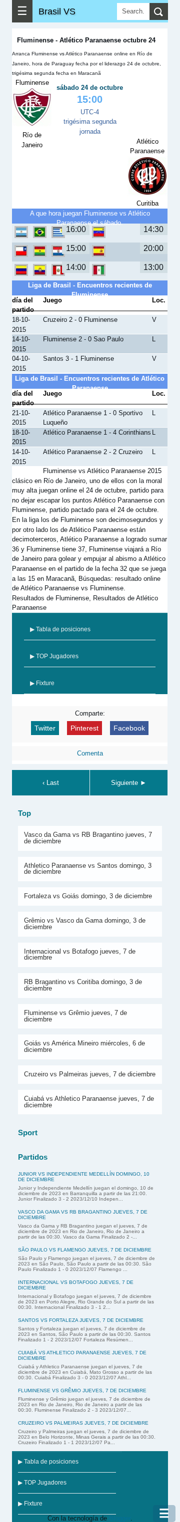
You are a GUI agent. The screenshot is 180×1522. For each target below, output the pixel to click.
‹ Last (50, 782)
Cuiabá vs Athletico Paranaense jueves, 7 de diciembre (89, 1102)
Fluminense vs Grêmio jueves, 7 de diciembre (75, 1016)
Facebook (129, 728)
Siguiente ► (128, 782)
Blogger (119, 1518)
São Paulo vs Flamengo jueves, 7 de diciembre (85, 1250)
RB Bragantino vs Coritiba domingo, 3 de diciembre (83, 985)
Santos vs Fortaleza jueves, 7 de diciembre (81, 1320)
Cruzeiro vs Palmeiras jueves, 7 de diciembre (90, 1074)
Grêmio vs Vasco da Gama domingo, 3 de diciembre (85, 924)
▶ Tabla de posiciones (60, 629)
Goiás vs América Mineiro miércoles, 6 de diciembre (84, 1046)
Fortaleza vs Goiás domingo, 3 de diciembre (88, 896)
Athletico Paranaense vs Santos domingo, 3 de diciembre (88, 869)
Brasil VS (57, 11)
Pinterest (84, 728)
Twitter (45, 728)
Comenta (90, 753)
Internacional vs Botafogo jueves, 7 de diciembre (80, 955)
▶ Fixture (42, 683)
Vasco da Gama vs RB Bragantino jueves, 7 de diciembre (88, 838)
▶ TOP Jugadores (54, 656)
